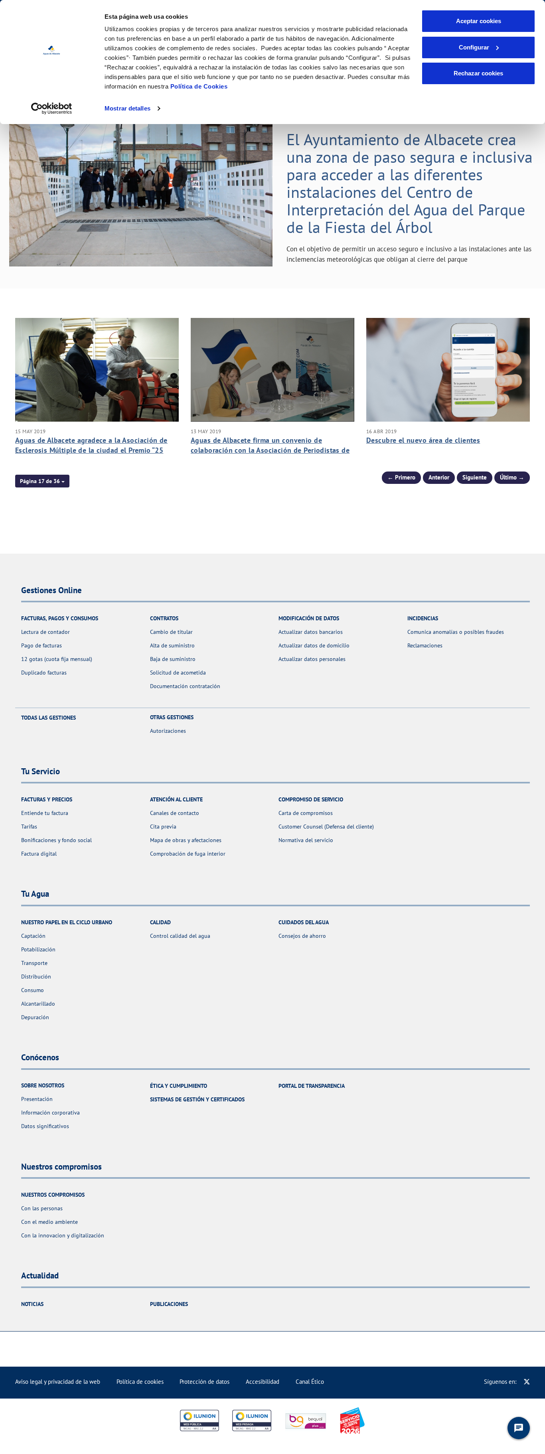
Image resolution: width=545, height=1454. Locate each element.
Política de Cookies (199, 86)
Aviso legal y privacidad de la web (57, 1381)
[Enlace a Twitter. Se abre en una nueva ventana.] (527, 1381)
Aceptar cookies (478, 21)
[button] (42, 481)
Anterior (438, 477)
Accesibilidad (262, 1381)
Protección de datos (204, 1381)
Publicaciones (169, 1304)
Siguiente (474, 477)
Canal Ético (310, 1381)
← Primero (401, 477)
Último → (512, 477)
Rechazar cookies (478, 73)
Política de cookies (140, 1381)
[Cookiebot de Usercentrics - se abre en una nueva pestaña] (52, 108)
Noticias (32, 1304)
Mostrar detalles (127, 108)
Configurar (474, 47)
